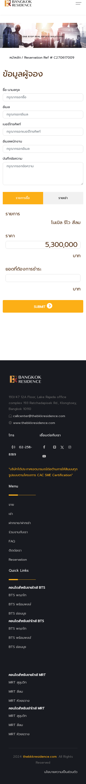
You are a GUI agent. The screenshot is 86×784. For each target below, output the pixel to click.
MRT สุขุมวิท (18, 682)
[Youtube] (44, 456)
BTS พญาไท (17, 595)
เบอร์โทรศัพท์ (12, 124)
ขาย (11, 504)
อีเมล (6, 107)
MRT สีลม (16, 691)
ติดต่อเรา (15, 550)
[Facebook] (44, 447)
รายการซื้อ (23, 198)
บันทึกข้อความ (12, 158)
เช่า (11, 513)
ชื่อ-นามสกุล (11, 89)
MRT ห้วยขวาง (19, 700)
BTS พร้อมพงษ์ (20, 604)
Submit (40, 306)
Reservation (18, 559)
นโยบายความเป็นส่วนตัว (61, 772)
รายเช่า (63, 198)
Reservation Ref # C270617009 (49, 57)
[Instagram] (69, 447)
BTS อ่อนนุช (17, 613)
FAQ (12, 541)
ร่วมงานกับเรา (18, 532)
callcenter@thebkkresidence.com (39, 416)
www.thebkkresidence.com (34, 423)
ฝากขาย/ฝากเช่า (20, 523)
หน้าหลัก (15, 57)
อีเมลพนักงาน (12, 141)
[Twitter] (54, 447)
